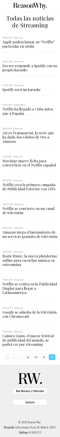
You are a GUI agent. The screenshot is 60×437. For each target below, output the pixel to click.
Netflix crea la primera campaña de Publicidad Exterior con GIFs (29, 186)
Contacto (30, 402)
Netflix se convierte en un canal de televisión (28, 210)
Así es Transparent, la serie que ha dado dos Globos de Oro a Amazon (28, 137)
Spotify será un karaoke (21, 89)
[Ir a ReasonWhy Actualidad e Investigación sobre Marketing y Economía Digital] (30, 5)
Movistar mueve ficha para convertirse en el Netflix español (29, 162)
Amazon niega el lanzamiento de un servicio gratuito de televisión (29, 234)
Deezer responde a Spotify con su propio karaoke (29, 67)
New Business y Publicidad (30, 391)
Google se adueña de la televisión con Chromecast (29, 314)
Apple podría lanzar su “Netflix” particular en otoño (28, 43)
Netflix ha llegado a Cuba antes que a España (27, 111)
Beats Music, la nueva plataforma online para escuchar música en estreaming (29, 260)
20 (36, 357)
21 (44, 357)
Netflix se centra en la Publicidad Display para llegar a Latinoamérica (29, 288)
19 (28, 357)
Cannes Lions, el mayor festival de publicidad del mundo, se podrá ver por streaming (28, 340)
